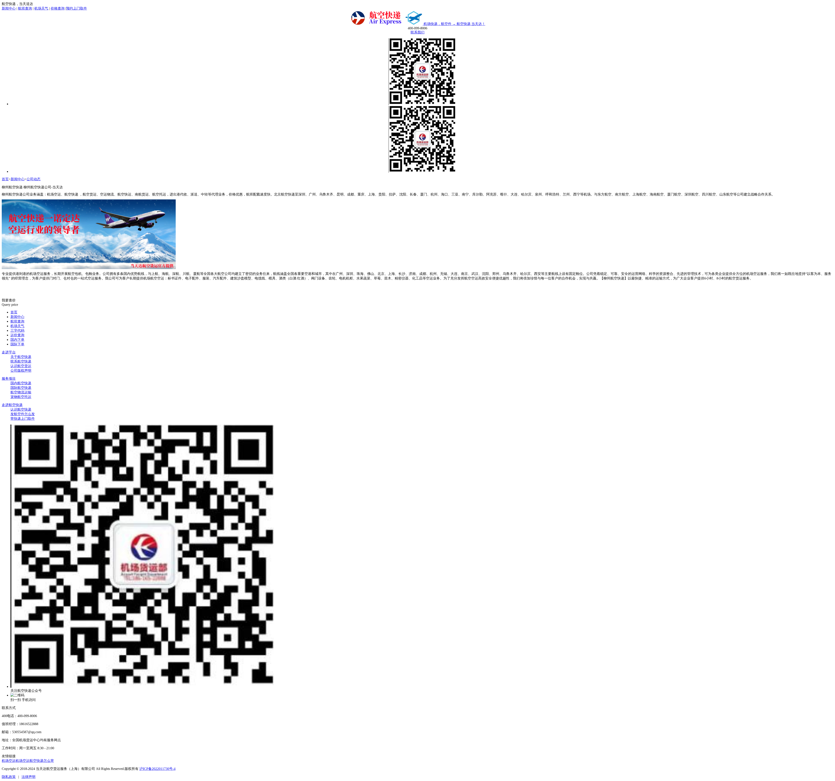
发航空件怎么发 (22, 414)
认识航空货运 (20, 366)
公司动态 (33, 179)
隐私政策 (9, 777)
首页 (5, 179)
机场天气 (41, 8)
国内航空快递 (20, 383)
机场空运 (9, 761)
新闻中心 (9, 8)
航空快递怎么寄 (42, 761)
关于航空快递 (20, 357)
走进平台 (9, 352)
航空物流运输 (20, 392)
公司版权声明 (20, 370)
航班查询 (25, 8)
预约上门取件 (76, 8)
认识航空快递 (20, 409)
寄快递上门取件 (22, 418)
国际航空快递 (20, 388)
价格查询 (58, 8)
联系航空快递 (20, 361)
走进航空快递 (12, 405)
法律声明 (28, 777)
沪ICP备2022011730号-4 (157, 769)
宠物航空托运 (20, 397)
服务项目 (9, 378)
